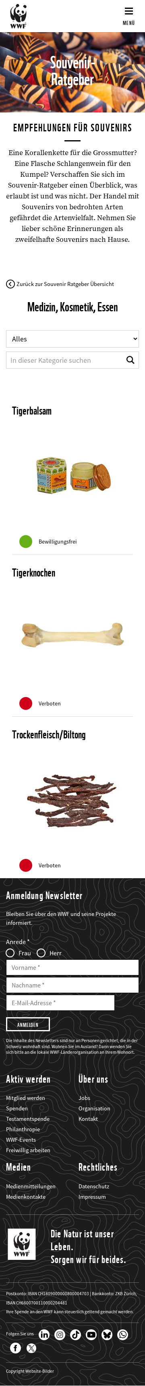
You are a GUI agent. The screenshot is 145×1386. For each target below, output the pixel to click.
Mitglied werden (25, 1098)
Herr (56, 953)
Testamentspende (28, 1118)
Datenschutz (94, 1186)
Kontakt (88, 1118)
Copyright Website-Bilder (30, 1371)
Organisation (94, 1108)
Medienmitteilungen (31, 1186)
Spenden (17, 1108)
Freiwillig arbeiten (28, 1150)
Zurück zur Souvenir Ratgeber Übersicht (65, 284)
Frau (25, 953)
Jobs (84, 1098)
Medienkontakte (26, 1196)
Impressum (92, 1196)
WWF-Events (21, 1139)
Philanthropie (23, 1129)
